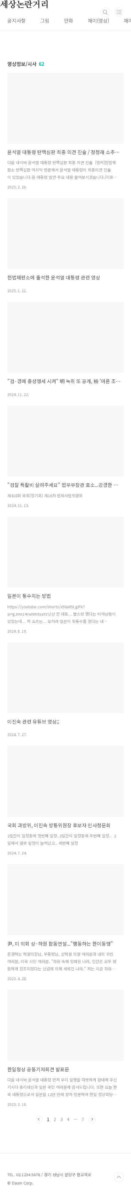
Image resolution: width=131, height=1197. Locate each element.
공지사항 (16, 20)
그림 (44, 20)
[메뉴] (119, 11)
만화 (68, 20)
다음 (92, 1119)
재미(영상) (98, 20)
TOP (119, 1177)
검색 (105, 12)
